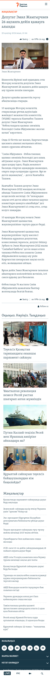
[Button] (24, 39)
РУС (18, 673)
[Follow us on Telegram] (30, 648)
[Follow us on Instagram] (23, 648)
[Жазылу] (43, 648)
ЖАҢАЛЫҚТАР (9, 12)
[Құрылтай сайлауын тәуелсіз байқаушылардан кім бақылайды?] (25, 458)
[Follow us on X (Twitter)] (10, 648)
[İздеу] (42, 673)
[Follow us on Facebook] (4, 648)
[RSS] (36, 648)
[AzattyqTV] (30, 673)
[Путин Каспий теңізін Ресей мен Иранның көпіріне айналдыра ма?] (25, 417)
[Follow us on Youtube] (17, 648)
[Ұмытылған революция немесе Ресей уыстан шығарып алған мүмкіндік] (25, 375)
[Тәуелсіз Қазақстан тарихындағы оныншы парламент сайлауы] (25, 334)
